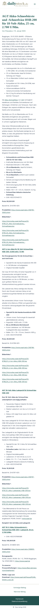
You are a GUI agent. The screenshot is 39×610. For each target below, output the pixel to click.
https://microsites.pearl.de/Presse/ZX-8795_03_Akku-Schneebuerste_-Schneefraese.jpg (15, 242)
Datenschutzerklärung (19, 601)
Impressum (20, 599)
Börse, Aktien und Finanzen (21, 5)
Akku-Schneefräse (11, 100)
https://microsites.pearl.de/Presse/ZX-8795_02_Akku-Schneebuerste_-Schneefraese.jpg (15, 233)
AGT (22, 100)
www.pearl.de (27, 519)
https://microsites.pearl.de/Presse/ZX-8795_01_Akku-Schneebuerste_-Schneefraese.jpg (15, 223)
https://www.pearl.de (22, 561)
